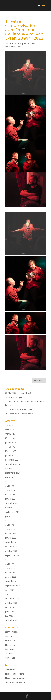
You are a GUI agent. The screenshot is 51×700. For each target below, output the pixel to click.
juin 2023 (9, 516)
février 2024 (10, 494)
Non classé (10, 645)
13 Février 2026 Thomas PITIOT (20, 409)
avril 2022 (9, 564)
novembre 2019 (12, 620)
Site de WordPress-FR (15, 682)
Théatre (20, 46)
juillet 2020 (10, 611)
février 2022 (10, 572)
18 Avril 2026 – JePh (14, 397)
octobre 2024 (11, 468)
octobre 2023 (11, 507)
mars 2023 (10, 529)
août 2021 (9, 590)
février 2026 (10, 438)
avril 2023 (9, 525)
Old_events (10, 46)
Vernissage (10, 657)
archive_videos (11, 631)
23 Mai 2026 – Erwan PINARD (18, 393)
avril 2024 (9, 486)
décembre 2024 (12, 459)
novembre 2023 (12, 503)
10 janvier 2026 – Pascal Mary (19, 413)
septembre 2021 (12, 585)
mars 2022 (10, 568)
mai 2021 (9, 594)
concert (8, 636)
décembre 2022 (12, 542)
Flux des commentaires (15, 678)
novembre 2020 (12, 598)
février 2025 (10, 451)
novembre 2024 (12, 464)
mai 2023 (9, 520)
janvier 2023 (10, 538)
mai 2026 (9, 425)
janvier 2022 (10, 577)
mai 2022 (9, 559)
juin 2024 (9, 477)
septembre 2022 (12, 555)
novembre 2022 (12, 546)
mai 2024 (9, 481)
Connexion (10, 669)
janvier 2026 (10, 442)
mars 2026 (10, 433)
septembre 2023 (12, 512)
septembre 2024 (12, 472)
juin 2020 (9, 616)
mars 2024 (10, 490)
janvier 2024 (10, 499)
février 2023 (10, 533)
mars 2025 (10, 447)
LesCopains (10, 640)
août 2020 (9, 607)
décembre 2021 (12, 581)
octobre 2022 (11, 551)
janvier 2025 (10, 455)
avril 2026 (9, 429)
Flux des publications (14, 673)
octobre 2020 (11, 603)
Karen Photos (15, 43)
